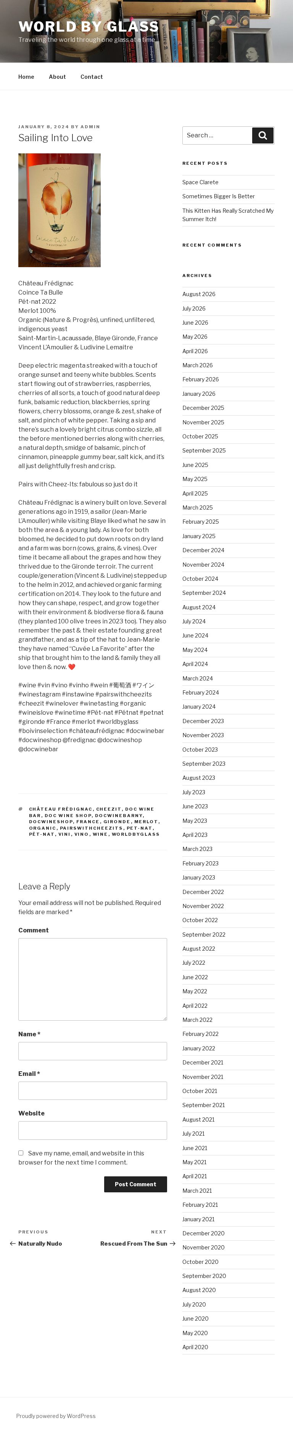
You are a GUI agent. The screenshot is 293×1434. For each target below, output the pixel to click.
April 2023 (195, 835)
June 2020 (195, 1318)
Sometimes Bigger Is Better (218, 196)
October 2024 (200, 578)
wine (100, 834)
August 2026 (199, 294)
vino (81, 834)
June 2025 (195, 465)
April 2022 (195, 1005)
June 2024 (195, 635)
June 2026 (195, 322)
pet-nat (140, 828)
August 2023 (198, 777)
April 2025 (195, 493)
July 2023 (193, 792)
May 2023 (194, 820)
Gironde (117, 821)
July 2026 (194, 308)
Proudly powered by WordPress (56, 1416)
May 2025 (195, 479)
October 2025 (200, 436)
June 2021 (194, 1148)
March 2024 (197, 678)
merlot (146, 821)
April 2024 (195, 664)
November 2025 (203, 422)
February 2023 (200, 863)
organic (42, 828)
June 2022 (195, 977)
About (57, 76)
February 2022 (200, 1034)
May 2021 (194, 1162)
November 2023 (203, 735)
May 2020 (195, 1333)
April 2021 (194, 1176)
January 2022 (198, 1048)
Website (31, 1113)
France (88, 821)
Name (29, 1034)
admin (90, 126)
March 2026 (197, 365)
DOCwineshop (51, 821)
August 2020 (199, 1290)
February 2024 (200, 692)
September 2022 (203, 934)
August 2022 (198, 948)
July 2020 (194, 1304)
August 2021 (198, 1119)
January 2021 (198, 1219)
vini (64, 834)
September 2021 (203, 1105)
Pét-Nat (42, 834)
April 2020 (195, 1347)
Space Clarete (200, 182)
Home (26, 76)
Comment (33, 930)
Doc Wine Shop (68, 815)
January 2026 (199, 393)
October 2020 (200, 1262)
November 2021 (202, 1077)
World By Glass (89, 26)
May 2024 (195, 650)
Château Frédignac (61, 809)
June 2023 (195, 806)
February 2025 (200, 521)
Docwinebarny (119, 815)
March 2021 (197, 1190)
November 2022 (203, 906)
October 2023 (200, 749)
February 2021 (200, 1204)
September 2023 (203, 763)
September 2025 (204, 450)
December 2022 (203, 892)
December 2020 (203, 1233)
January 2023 (198, 877)
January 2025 (199, 536)
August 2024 (199, 607)
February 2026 (200, 379)
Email (29, 1073)
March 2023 (197, 849)
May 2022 (194, 991)
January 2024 (199, 706)
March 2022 (197, 1020)
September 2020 (204, 1276)
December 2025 (203, 408)
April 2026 (195, 351)
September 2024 (204, 593)
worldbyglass (136, 834)
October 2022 (200, 920)
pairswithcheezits (91, 828)
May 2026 (195, 336)
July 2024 (194, 621)
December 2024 (203, 550)
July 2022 (193, 962)
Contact (91, 76)
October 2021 (199, 1091)
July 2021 (193, 1133)
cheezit (109, 809)
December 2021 (202, 1062)
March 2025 (197, 507)
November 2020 (203, 1247)
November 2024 (203, 564)
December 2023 (203, 721)
